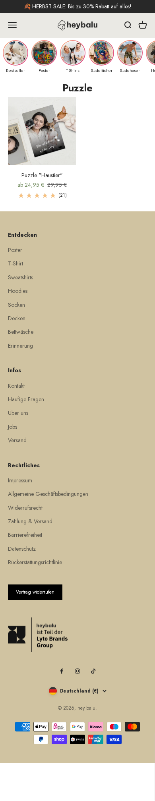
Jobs (12, 427)
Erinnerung (20, 346)
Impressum (20, 480)
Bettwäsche (20, 332)
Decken (16, 318)
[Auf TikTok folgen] (93, 671)
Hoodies (17, 291)
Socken (16, 305)
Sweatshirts (20, 277)
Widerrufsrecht (25, 508)
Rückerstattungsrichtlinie (35, 562)
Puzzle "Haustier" (42, 175)
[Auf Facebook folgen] (61, 671)
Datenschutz (22, 549)
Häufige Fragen (26, 399)
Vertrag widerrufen (35, 592)
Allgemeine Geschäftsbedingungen (48, 494)
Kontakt (16, 386)
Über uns (18, 413)
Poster (15, 250)
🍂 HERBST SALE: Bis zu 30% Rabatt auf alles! (78, 6)
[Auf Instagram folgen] (77, 671)
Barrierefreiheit (25, 535)
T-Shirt (15, 263)
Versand (17, 440)
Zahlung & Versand (30, 521)
